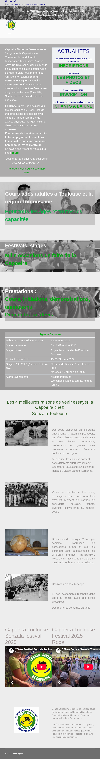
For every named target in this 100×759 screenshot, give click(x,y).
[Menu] (9, 34)
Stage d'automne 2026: (73, 90)
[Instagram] (15, 1)
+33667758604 (13, 4)
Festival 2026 (73, 73)
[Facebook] (6, 1)
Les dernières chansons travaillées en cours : (73, 102)
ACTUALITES (73, 51)
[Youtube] (11, 1)
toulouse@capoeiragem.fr (34, 4)
